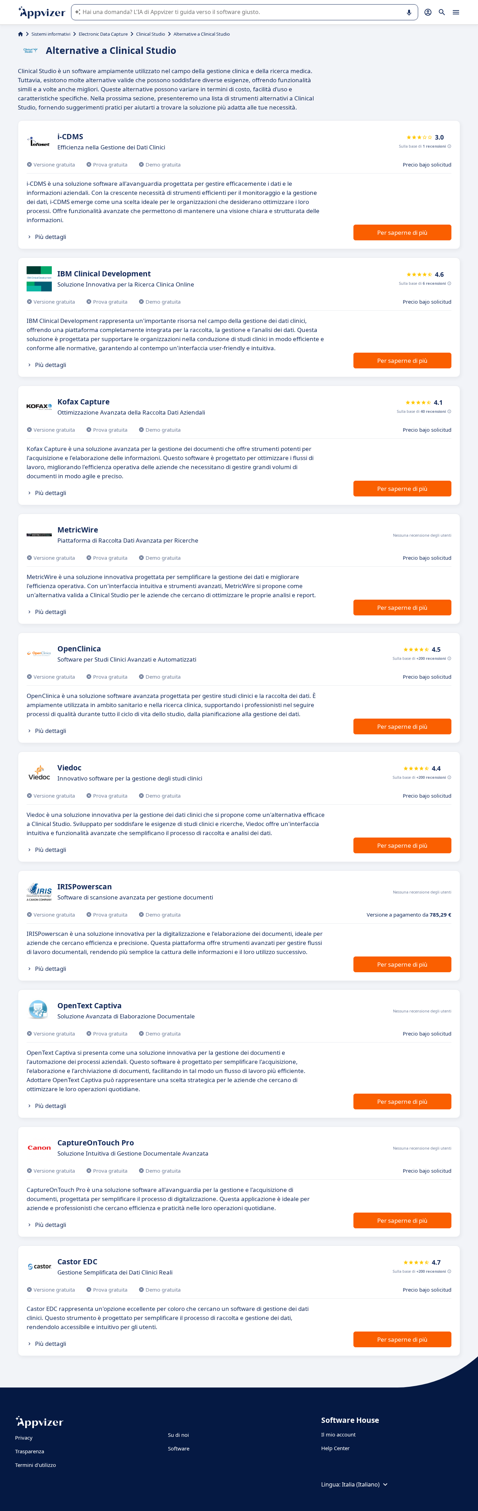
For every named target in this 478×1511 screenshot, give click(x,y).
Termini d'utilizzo (35, 1464)
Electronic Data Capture (103, 34)
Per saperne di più (402, 232)
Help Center (335, 1448)
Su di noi (178, 1434)
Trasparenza (29, 1451)
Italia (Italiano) (361, 1484)
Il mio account (338, 1434)
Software (178, 1448)
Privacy (24, 1437)
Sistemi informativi (50, 34)
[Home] (20, 33)
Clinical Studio (150, 34)
